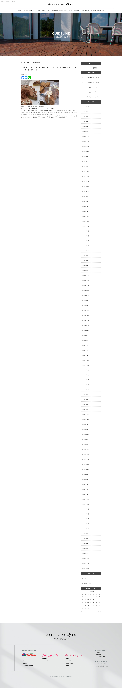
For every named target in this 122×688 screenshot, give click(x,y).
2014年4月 (86, 514)
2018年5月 (86, 325)
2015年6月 (86, 444)
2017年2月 (86, 360)
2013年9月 (86, 549)
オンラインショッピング (97, 10)
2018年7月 (86, 315)
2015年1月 (86, 469)
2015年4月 (86, 454)
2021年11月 (86, 156)
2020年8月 (86, 221)
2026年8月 (86, 107)
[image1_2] (30, 104)
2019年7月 (86, 276)
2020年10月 (86, 211)
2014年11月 (86, 479)
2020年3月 (86, 246)
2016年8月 (86, 385)
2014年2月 (86, 524)
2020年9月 (86, 216)
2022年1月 (86, 151)
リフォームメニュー (27, 661)
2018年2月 (86, 340)
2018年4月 (86, 330)
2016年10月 (86, 375)
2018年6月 (86, 320)
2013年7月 (86, 554)
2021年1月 (86, 201)
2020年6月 (86, 231)
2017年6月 (86, 345)
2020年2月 (86, 251)
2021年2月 (86, 196)
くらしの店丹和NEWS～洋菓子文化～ (92, 82)
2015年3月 (86, 459)
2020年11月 (86, 206)
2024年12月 (86, 112)
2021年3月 (86, 191)
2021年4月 (86, 186)
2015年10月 (86, 430)
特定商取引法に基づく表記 (102, 666)
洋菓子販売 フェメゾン (44, 10)
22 (82, 605)
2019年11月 (86, 261)
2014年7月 (86, 499)
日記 (84, 578)
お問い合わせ (85, 10)
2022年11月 (86, 122)
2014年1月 (86, 529)
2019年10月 (86, 266)
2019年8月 (86, 271)
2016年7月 (86, 390)
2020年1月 (86, 256)
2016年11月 (86, 370)
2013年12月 (86, 534)
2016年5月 (86, 400)
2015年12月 (86, 425)
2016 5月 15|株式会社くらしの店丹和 (8, 1)
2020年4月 (86, 241)
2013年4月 (86, 569)
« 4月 (82, 611)
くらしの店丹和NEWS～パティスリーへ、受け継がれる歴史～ (92, 77)
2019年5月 (86, 286)
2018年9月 (86, 310)
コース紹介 (68, 661)
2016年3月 (86, 410)
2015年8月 (86, 434)
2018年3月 (86, 335)
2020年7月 (86, 226)
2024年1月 (86, 117)
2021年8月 (86, 166)
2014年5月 (86, 509)
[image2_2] (49, 104)
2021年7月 (86, 171)
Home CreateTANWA (29, 10)
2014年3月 (86, 519)
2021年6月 (86, 176)
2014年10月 (86, 484)
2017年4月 (86, 350)
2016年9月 (86, 380)
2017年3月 (86, 355)
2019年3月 (86, 291)
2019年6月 (86, 281)
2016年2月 (86, 415)
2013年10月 (86, 544)
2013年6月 (86, 559)
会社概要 (77, 10)
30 (85, 608)
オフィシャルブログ (100, 656)
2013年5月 (86, 564)
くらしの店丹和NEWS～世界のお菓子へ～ (92, 87)
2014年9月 (86, 489)
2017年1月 (86, 365)
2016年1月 (86, 420)
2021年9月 (86, 161)
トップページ (19, 10)
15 (82, 602)
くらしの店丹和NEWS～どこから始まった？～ (92, 92)
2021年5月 (86, 181)
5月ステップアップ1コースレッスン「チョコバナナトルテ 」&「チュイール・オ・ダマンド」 (49, 68)
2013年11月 (86, 539)
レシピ (67, 665)
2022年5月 (86, 142)
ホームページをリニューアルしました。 (92, 97)
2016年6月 (86, 395)
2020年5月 (86, 236)
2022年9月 (86, 132)
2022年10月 (86, 127)
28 (99, 605)
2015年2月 (86, 464)
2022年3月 (86, 147)
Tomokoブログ (87, 583)
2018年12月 (86, 300)
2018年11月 (86, 305)
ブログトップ (90, 63)
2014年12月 (86, 474)
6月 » (99, 611)
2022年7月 (86, 137)
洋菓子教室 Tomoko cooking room (62, 10)
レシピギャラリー (70, 663)
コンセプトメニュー (48, 661)
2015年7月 (86, 439)
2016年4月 (86, 405)
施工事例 (25, 663)
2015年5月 (86, 449)
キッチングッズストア (28, 665)
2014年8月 (86, 494)
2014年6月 (86, 504)
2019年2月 (86, 295)
